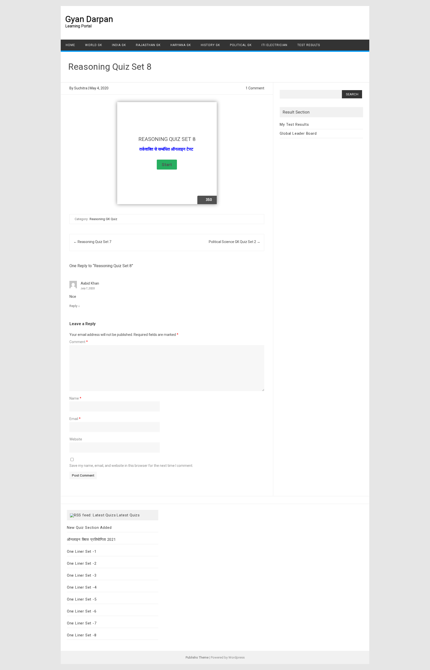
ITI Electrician (274, 45)
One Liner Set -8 (82, 635)
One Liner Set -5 (82, 599)
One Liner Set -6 (82, 611)
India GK (119, 45)
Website (75, 439)
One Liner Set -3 (82, 575)
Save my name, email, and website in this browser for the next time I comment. (131, 466)
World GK (93, 45)
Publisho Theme (197, 657)
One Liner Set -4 (82, 587)
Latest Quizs (128, 515)
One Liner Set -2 (82, 563)
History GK (210, 45)
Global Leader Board (298, 133)
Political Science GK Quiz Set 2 (234, 242)
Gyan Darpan (89, 19)
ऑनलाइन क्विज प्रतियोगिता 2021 (91, 539)
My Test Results (294, 124)
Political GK (241, 45)
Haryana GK (180, 45)
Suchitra (80, 88)
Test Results (308, 45)
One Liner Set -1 (82, 551)
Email (75, 419)
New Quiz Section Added (89, 527)
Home (70, 45)
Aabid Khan (90, 283)
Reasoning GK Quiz (103, 219)
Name (75, 398)
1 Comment (255, 88)
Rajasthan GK (148, 45)
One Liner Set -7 (82, 623)
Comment (78, 342)
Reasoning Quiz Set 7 (92, 242)
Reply (73, 306)
